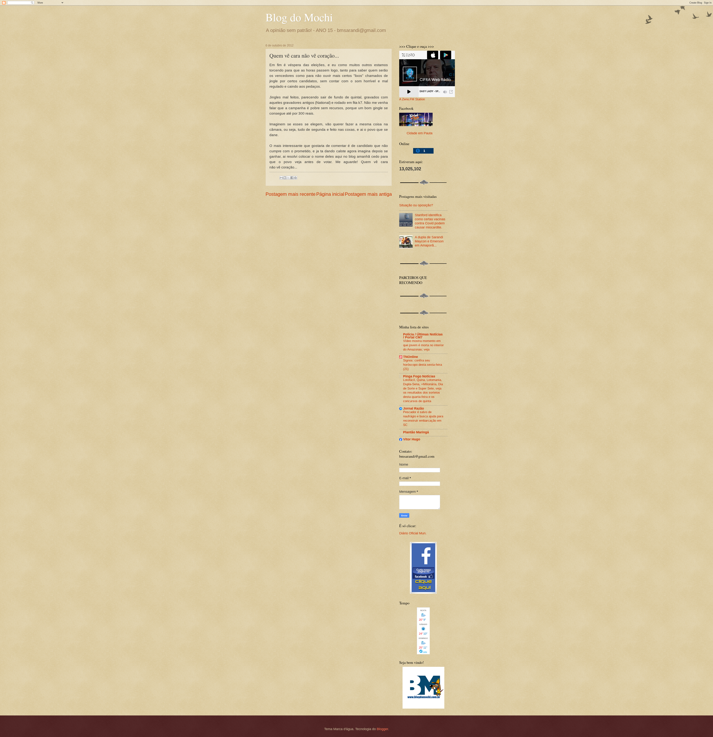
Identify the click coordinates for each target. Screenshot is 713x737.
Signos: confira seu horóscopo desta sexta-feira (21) (422, 364)
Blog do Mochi (299, 17)
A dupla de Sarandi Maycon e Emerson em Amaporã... (429, 241)
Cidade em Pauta (419, 133)
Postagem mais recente (290, 194)
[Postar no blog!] (285, 178)
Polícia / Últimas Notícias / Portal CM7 (423, 335)
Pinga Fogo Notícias (419, 376)
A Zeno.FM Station (412, 99)
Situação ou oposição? (416, 205)
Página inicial (330, 194)
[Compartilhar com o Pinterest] (295, 178)
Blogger (382, 729)
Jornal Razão (413, 408)
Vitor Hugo (411, 439)
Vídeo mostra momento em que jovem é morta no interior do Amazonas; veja (423, 345)
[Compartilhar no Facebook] (292, 178)
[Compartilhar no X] (288, 178)
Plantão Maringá (416, 432)
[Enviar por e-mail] (281, 178)
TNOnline (410, 357)
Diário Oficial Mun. (413, 533)
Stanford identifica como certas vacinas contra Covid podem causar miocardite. (430, 221)
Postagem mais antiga (368, 194)
